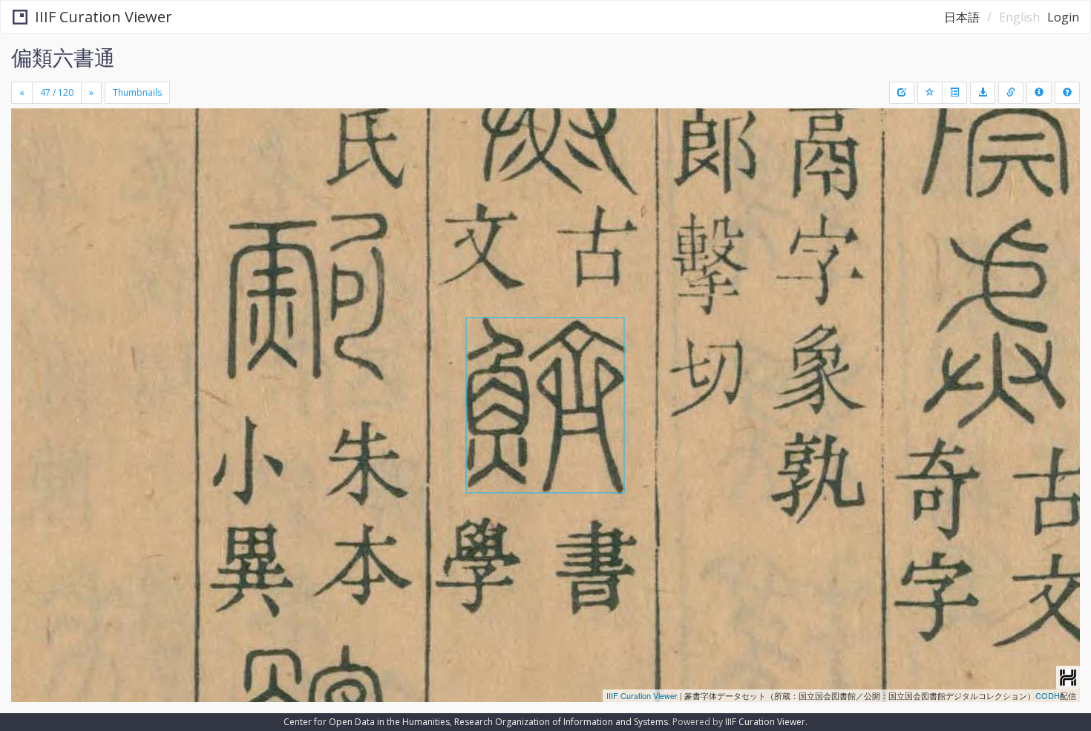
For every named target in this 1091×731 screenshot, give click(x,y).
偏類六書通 (63, 57)
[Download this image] (982, 93)
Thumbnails (137, 92)
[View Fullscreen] (28, 171)
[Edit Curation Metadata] (901, 93)
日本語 (962, 17)
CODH (1047, 695)
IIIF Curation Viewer (103, 17)
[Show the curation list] (954, 93)
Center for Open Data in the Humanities (367, 721)
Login (1063, 17)
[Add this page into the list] (930, 93)
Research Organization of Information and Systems (561, 721)
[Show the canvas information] (1010, 93)
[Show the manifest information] (1039, 93)
